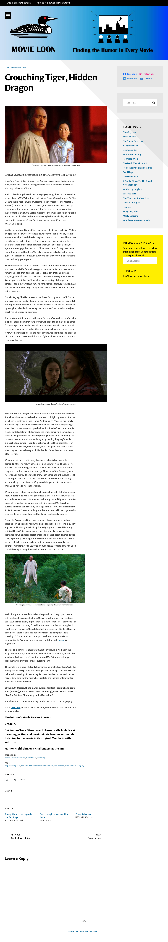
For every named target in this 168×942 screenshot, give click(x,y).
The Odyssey (129, 132)
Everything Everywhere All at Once (54, 816)
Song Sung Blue (130, 211)
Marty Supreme (130, 216)
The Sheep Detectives (134, 141)
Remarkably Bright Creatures (137, 167)
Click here (15, 707)
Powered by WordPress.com (82, 931)
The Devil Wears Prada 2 (135, 163)
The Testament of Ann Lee (136, 198)
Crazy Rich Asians (84, 814)
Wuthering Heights (132, 189)
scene (61, 640)
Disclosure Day (130, 150)
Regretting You (130, 159)
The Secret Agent (131, 202)
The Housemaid (130, 176)
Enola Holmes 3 (130, 136)
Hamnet (127, 207)
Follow (131, 271)
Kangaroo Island (131, 145)
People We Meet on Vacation (137, 220)
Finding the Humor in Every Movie (53, 3)
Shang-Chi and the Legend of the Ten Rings (19, 816)
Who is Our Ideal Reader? (19, 3)
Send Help (128, 172)
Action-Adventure (16, 68)
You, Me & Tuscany (132, 154)
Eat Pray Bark (129, 193)
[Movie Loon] (84, 33)
